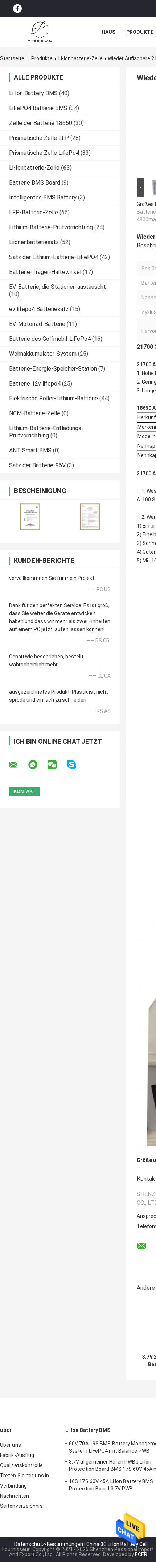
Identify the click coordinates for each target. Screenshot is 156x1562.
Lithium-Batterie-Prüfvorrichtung (51, 227)
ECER (141, 1554)
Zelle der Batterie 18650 (40, 123)
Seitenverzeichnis (21, 1506)
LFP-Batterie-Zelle (33, 212)
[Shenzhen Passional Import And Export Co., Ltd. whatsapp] (37, 765)
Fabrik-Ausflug (17, 1455)
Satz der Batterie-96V (37, 465)
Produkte (139, 32)
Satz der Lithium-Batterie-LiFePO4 (53, 257)
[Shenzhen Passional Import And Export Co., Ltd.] (40, 32)
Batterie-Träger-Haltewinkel (45, 272)
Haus (108, 32)
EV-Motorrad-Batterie (37, 323)
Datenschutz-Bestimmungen (48, 1544)
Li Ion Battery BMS (33, 93)
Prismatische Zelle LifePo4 (44, 152)
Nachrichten (14, 1496)
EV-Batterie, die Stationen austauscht (57, 286)
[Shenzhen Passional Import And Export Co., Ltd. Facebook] (17, 8)
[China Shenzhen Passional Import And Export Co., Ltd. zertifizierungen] (30, 516)
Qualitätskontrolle (21, 1465)
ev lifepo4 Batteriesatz (39, 309)
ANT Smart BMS (30, 450)
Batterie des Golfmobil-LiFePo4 (50, 338)
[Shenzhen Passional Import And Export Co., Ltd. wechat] (57, 765)
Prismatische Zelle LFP (39, 137)
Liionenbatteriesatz (34, 242)
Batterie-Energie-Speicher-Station (53, 368)
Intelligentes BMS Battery (43, 197)
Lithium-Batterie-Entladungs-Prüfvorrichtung (46, 432)
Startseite (12, 58)
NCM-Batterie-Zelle (34, 413)
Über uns (10, 1445)
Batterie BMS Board (34, 182)
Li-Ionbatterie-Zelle (80, 58)
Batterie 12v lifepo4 (35, 383)
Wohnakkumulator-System (43, 353)
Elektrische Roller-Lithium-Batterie (53, 398)
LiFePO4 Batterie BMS (38, 108)
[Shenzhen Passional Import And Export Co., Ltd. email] (18, 765)
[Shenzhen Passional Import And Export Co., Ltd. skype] (76, 765)
